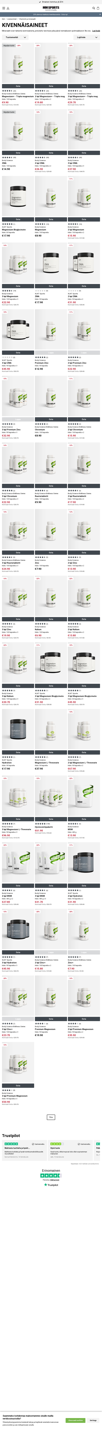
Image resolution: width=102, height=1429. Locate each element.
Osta (18, 86)
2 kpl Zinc (72, 563)
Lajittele (81, 37)
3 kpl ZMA (72, 163)
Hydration (7, 763)
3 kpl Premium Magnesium (14, 1096)
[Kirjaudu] (8, 8)
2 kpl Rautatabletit (77, 496)
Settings (93, 1420)
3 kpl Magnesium (10, 296)
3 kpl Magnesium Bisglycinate (82, 696)
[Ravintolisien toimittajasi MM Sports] (51, 8)
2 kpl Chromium (75, 429)
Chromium (40, 429)
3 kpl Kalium (8, 696)
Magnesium (40, 229)
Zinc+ (70, 962)
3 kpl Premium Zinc (11, 429)
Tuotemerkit (12, 37)
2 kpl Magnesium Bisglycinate (49, 696)
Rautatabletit (41, 496)
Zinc (37, 563)
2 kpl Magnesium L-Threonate (82, 763)
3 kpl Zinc (6, 629)
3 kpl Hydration (9, 962)
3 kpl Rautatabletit (11, 563)
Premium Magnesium (45, 1029)
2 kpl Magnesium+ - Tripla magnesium (53, 96)
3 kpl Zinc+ (7, 1029)
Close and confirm (75, 1420)
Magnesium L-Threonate (47, 763)
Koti (3, 19)
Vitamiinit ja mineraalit (27, 19)
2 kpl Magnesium (76, 229)
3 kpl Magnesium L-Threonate (16, 829)
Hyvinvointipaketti (44, 827)
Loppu (51, 353)
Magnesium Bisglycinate (14, 229)
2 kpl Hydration (75, 896)
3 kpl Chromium (9, 496)
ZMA (4, 163)
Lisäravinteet (12, 19)
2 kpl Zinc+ (40, 962)
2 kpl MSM (7, 896)
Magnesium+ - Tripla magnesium (18, 96)
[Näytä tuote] (7, 91)
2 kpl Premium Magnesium (80, 1029)
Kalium (38, 629)
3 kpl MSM (40, 896)
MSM (70, 829)
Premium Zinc (41, 363)
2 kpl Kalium (73, 629)
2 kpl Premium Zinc (77, 363)
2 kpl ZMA (39, 163)
